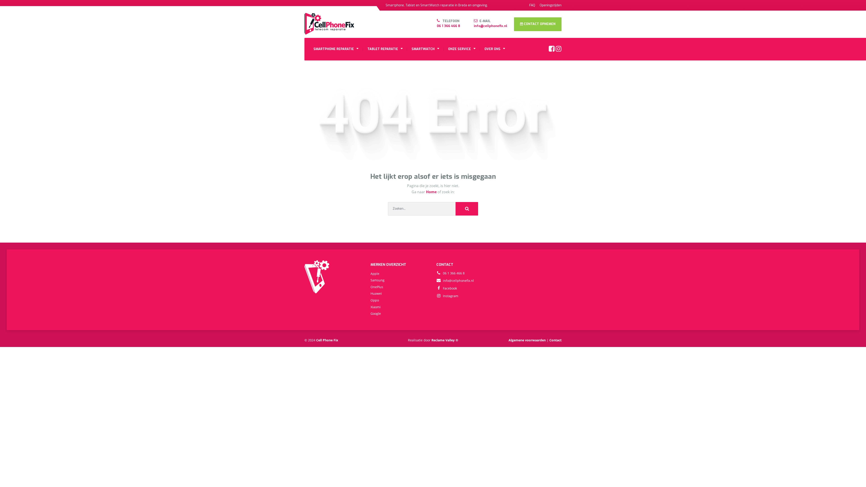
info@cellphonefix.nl (490, 26)
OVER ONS (492, 49)
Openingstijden (551, 5)
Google (376, 313)
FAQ (532, 5)
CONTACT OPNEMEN (539, 24)
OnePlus (377, 287)
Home (432, 191)
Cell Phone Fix (327, 340)
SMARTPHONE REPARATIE (333, 49)
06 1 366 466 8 (448, 26)
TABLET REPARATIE (382, 49)
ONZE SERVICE (459, 49)
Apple (375, 273)
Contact (555, 340)
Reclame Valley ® (444, 340)
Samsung (378, 280)
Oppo (375, 300)
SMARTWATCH (423, 49)
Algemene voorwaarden (527, 340)
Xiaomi (376, 307)
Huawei (376, 293)
